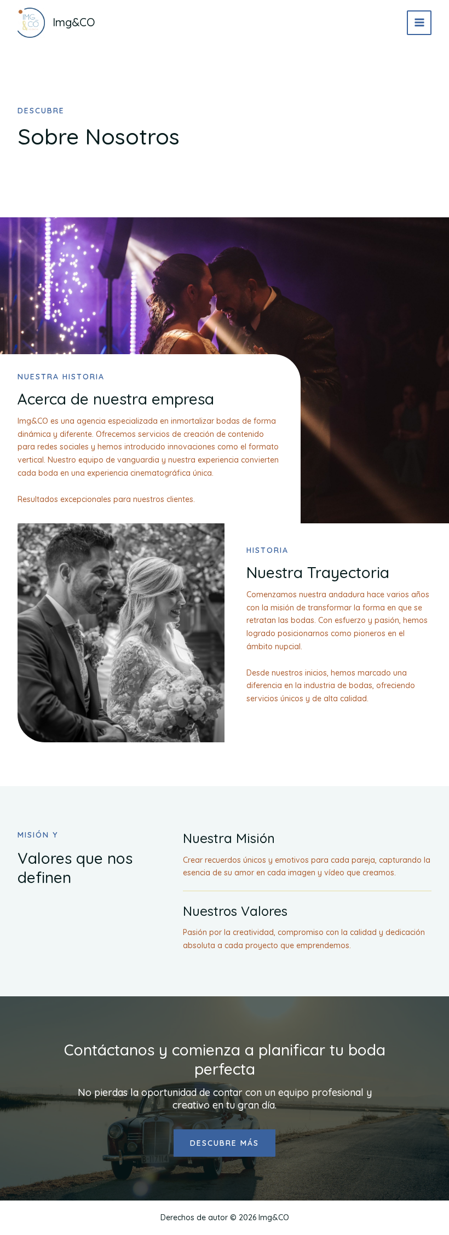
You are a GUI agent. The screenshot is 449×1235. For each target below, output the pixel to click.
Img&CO (74, 22)
